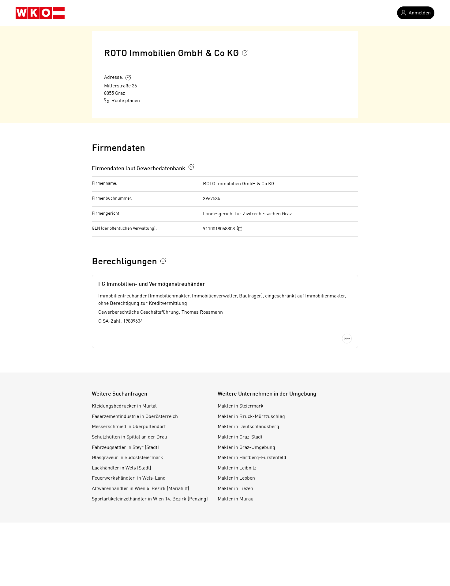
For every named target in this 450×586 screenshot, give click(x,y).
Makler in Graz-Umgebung (246, 447)
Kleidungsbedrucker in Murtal (124, 406)
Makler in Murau (235, 499)
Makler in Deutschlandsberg (248, 426)
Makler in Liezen (235, 488)
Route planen (125, 100)
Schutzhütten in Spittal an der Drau (129, 437)
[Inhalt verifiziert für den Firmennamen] (245, 53)
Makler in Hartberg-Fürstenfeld (252, 457)
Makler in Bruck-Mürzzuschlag (251, 416)
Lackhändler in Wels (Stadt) (121, 468)
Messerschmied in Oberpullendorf (129, 426)
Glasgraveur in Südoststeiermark (127, 457)
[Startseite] (40, 13)
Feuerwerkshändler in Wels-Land (129, 478)
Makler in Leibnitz (237, 468)
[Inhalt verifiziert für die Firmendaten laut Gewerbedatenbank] (191, 167)
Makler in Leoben (236, 478)
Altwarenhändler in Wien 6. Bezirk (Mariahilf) (140, 488)
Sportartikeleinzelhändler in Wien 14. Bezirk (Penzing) (150, 499)
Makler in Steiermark (241, 406)
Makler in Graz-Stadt (240, 437)
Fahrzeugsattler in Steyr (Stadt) (125, 447)
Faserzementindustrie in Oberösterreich (135, 416)
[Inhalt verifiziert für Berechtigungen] (163, 261)
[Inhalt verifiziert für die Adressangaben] (128, 78)
